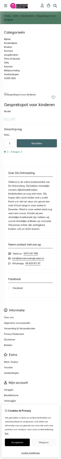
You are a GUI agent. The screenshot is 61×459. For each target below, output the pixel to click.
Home (7, 15)
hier (6, 433)
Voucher (8, 367)
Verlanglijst (10, 400)
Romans (8, 50)
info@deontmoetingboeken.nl (28, 258)
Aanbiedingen (11, 74)
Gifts (15, 15)
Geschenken (27, 15)
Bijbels (7, 39)
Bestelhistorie (11, 395)
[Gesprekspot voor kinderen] (20, 94)
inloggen (8, 389)
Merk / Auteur (11, 361)
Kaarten (8, 66)
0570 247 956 (31, 253)
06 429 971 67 (33, 263)
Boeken (8, 46)
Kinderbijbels (10, 43)
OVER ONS (10, 78)
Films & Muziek (12, 58)
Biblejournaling (12, 70)
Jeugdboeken (11, 54)
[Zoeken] (55, 5)
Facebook (18, 288)
